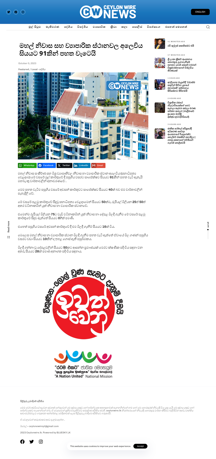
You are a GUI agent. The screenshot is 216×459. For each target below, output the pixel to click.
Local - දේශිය (38, 69)
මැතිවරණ (52, 27)
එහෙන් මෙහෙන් (176, 27)
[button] (207, 27)
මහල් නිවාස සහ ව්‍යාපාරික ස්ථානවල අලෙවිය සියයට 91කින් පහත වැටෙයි (81, 49)
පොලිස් (137, 27)
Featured (23, 69)
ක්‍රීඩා (113, 27)
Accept (140, 446)
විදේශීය (82, 27)
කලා (124, 27)
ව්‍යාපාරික (99, 27)
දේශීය (68, 27)
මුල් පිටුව (35, 27)
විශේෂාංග (153, 27)
